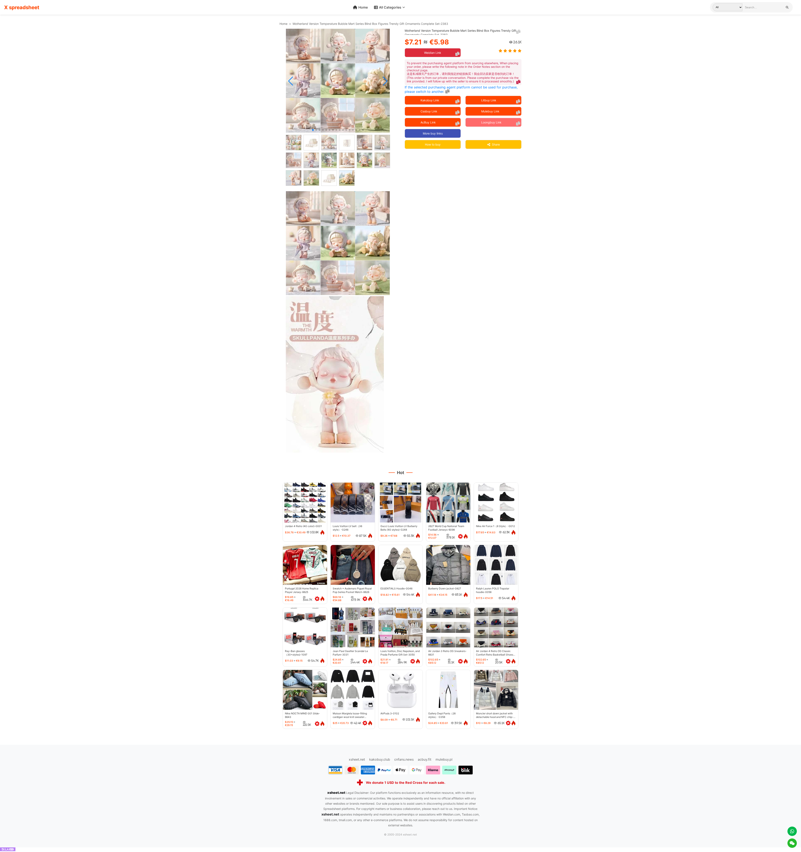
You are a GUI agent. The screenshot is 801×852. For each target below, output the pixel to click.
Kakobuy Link (430, 100)
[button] (290, 81)
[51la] (7, 850)
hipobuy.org (391, 755)
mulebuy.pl (444, 759)
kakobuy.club (379, 759)
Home (363, 7)
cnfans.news (404, 759)
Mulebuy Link (490, 111)
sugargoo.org (367, 755)
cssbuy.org (413, 755)
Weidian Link (432, 52)
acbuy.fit (424, 759)
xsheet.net (357, 759)
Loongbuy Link (491, 122)
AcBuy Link (428, 122)
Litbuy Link (488, 100)
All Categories (390, 7)
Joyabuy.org (457, 755)
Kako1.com (434, 755)
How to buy (433, 144)
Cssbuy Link (429, 111)
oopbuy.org (343, 755)
